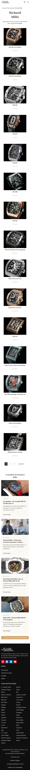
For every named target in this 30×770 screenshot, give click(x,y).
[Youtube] (15, 661)
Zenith (18, 740)
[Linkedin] (11, 661)
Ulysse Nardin (20, 733)
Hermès (18, 687)
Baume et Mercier (6, 694)
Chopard (3, 720)
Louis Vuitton (19, 700)
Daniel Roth (4, 727)
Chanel (3, 715)
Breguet (3, 705)
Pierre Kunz (19, 717)
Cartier (3, 712)
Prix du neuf (11, 8)
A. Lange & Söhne (6, 687)
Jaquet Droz (19, 697)
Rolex (17, 725)
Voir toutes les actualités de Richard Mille (15, 638)
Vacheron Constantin (22, 738)
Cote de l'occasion (6, 673)
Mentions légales (15, 760)
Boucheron (4, 702)
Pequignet (19, 712)
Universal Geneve (21, 735)
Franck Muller (5, 735)
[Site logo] (5, 2)
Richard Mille (19, 720)
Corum (3, 725)
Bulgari (3, 710)
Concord (3, 722)
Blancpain (3, 700)
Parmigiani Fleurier (21, 707)
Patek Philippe (20, 710)
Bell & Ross (4, 697)
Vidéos (3, 678)
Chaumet (3, 717)
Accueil (4, 8)
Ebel (2, 730)
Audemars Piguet (6, 689)
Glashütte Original (6, 740)
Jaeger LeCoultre (21, 694)
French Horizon (20, 753)
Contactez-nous (15, 757)
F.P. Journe (4, 733)
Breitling (3, 707)
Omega (18, 702)
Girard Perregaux (5, 738)
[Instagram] (2, 661)
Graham (3, 743)
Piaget (18, 715)
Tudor (17, 730)
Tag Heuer (19, 727)
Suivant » (21, 464)
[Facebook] (7, 661)
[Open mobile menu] (28, 2)
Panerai (18, 705)
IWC (17, 692)
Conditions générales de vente (15, 764)
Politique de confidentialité (15, 767)
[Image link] (7, 649)
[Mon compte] (24, 2)
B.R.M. (3, 692)
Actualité (3, 676)
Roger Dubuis (20, 722)
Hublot (18, 689)
